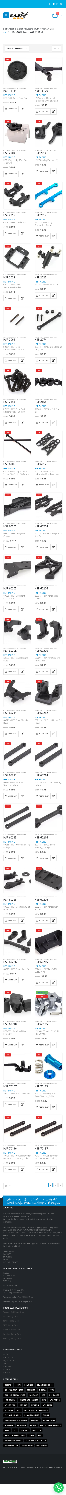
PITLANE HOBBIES (12, 1415)
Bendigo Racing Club (11, 1334)
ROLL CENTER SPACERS (50, 1425)
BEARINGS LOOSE (44, 1385)
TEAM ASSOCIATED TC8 (35, 1440)
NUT (18, 1410)
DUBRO (42, 1390)
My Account (8, 1360)
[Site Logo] (19, 15)
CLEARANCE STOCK (9, 88)
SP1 (15, 1430)
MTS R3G (35, 1405)
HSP (43, 1395)
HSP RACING (9, 95)
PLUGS (46, 1415)
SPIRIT (31, 1435)
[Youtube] (53, 3)
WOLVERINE (41, 1445)
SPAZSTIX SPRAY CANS (15, 1435)
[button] (6, 15)
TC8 (39, 1435)
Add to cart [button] (12, 109)
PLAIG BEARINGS (31, 1415)
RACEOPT (35, 1420)
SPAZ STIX (36, 1430)
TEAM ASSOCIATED (13, 1440)
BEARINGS (28, 1385)
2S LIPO (8, 1385)
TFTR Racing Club (10, 1325)
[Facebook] (49, 3)
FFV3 (52, 1390)
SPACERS (24, 1430)
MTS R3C (23, 1405)
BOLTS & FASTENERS (14, 1390)
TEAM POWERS (11, 1445)
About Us (7, 1366)
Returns (6, 1372)
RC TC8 (33, 1425)
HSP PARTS (54, 1395)
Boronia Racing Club (11, 1329)
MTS (44, 1400)
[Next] (60, 1185)
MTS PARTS (55, 1400)
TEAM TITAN (27, 1445)
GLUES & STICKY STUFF (15, 1395)
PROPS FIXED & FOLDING (16, 1420)
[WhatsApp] (61, 3)
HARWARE (33, 1395)
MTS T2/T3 (47, 1405)
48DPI (17, 1385)
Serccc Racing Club (11, 1320)
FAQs (5, 1354)
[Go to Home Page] (4, 32)
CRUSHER (31, 1390)
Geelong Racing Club (11, 1338)
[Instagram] (57, 3)
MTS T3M (9, 1410)
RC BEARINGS (49, 1420)
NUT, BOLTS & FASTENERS (36, 1410)
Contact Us (8, 1357)
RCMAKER (9, 1425)
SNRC (7, 1430)
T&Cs (5, 1363)
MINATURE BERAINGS (28, 1400)
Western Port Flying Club (13, 1312)
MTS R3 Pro (10, 1405)
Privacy (6, 1369)
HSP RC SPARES (21, 88)
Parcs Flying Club (10, 1316)
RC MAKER (21, 1425)
